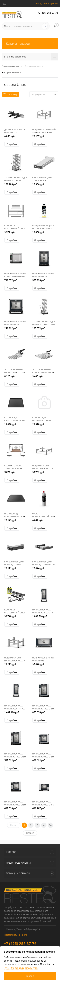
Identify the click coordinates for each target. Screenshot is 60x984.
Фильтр (13, 94)
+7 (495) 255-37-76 (48, 12)
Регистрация (51, 3)
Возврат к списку (11, 72)
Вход (39, 3)
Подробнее (11, 144)
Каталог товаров (18, 43)
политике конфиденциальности (21, 967)
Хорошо (30, 976)
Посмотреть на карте (15, 935)
